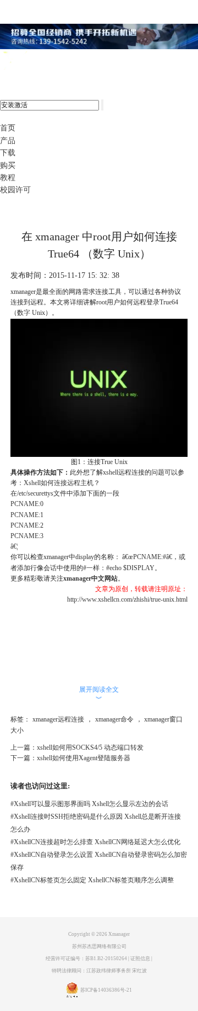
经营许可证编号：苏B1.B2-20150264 (86, 958)
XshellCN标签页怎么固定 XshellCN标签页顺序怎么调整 (92, 880)
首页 (7, 128)
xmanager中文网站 (90, 578)
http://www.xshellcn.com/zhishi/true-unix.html (127, 599)
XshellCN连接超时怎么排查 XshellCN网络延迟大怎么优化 (95, 842)
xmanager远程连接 (58, 719)
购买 (7, 165)
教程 (7, 177)
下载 (7, 153)
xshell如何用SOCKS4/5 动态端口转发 (90, 747)
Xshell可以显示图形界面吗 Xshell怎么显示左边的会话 (89, 804)
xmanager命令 (114, 719)
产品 (7, 140)
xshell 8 (54, 61)
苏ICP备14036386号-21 (106, 990)
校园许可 (15, 190)
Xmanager (119, 934)
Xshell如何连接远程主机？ (62, 483)
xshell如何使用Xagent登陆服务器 (83, 758)
